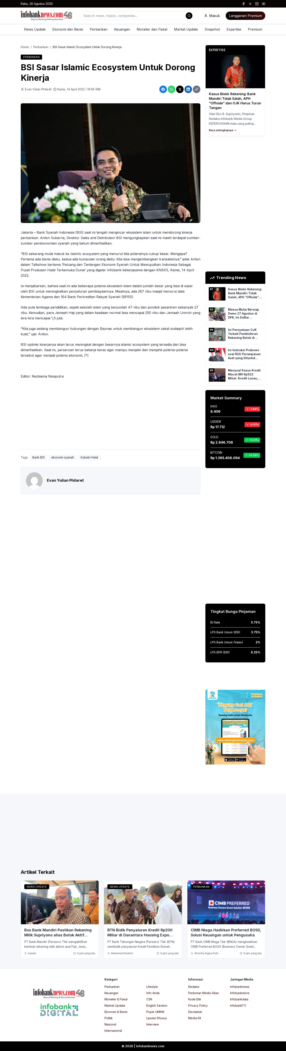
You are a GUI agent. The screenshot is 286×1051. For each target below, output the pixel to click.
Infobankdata (239, 999)
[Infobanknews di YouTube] (263, 3)
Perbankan (98, 29)
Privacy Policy (198, 1005)
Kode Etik (194, 999)
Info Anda (153, 993)
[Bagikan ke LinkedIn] (188, 89)
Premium (255, 29)
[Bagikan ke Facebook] (163, 89)
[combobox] (137, 15)
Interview (152, 1024)
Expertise (234, 29)
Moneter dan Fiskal (152, 29)
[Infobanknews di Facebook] (243, 3)
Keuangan (122, 29)
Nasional (110, 1024)
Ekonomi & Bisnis (116, 1012)
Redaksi (193, 986)
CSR (149, 999)
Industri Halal (89, 457)
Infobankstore (239, 993)
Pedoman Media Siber (203, 993)
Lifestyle (152, 986)
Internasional (113, 1030)
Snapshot (212, 29)
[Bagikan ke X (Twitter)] (180, 89)
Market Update (186, 29)
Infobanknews (240, 986)
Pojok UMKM (155, 1012)
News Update (35, 29)
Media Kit (194, 1018)
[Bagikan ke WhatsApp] (171, 89)
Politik (108, 1018)
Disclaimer (195, 1012)
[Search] (189, 15)
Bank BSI (38, 457)
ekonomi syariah (62, 457)
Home (25, 47)
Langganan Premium (245, 16)
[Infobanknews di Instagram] (257, 3)
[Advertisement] (110, 415)
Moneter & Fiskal (116, 999)
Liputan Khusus (156, 1018)
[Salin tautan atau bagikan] (196, 89)
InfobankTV (238, 1005)
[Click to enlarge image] (110, 163)
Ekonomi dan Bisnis (67, 29)
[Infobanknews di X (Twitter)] (250, 3)
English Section (156, 1005)
